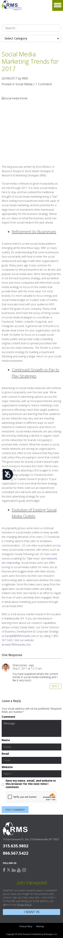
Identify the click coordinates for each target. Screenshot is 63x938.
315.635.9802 (15, 846)
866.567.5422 (15, 853)
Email (5, 754)
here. (20, 606)
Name (6, 740)
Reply (55, 686)
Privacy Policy (24, 904)
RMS (12, 5)
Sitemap (40, 926)
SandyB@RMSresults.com (20, 636)
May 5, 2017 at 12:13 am (27, 668)
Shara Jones (20, 665)
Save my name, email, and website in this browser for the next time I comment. (31, 784)
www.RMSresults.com (18, 644)
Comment (8, 717)
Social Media (23, 84)
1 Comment (44, 84)
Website (7, 767)
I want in (31, 912)
